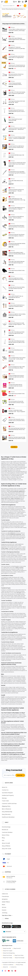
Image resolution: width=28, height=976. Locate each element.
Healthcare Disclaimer (8, 817)
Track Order (5, 801)
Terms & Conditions (8, 964)
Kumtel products (5, 690)
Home (3, 9)
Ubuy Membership (7, 811)
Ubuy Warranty (6, 814)
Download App (6, 827)
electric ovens (4, 578)
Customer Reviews (7, 832)
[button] (15, 2)
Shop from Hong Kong (8, 953)
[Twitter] (12, 971)
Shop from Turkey (7, 957)
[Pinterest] (16, 971)
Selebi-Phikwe (6, 902)
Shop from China (19, 955)
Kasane (4, 910)
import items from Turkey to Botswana (10, 498)
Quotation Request (7, 792)
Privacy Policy (19, 964)
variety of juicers (19, 567)
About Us (4, 787)
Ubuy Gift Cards (6, 848)
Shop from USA (7, 948)
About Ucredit (6, 843)
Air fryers (19, 592)
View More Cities (7, 915)
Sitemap (4, 798)
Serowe (4, 907)
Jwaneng (4, 913)
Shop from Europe (19, 957)
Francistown (5, 896)
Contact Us (5, 790)
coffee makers (4, 548)
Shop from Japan (7, 950)
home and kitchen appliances (17, 491)
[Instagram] (6, 971)
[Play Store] (16, 927)
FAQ (3, 840)
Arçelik (2, 697)
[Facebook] (3, 971)
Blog (3, 838)
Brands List (5, 829)
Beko (2, 676)
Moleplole (5, 899)
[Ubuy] (6, 1)
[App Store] (6, 927)
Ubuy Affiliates (6, 846)
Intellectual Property (8, 795)
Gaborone (5, 894)
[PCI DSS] (5, 940)
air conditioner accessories (14, 534)
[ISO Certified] (17, 940)
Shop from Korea (7, 955)
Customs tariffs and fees (9, 803)
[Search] (25, 5)
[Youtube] (9, 971)
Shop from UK (17, 948)
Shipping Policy (6, 806)
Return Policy (5, 835)
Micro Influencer (6, 809)
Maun (3, 904)
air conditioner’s (12, 533)
